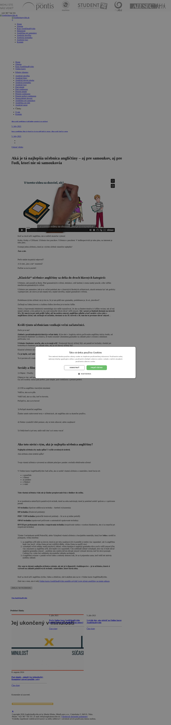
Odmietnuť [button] (74, 367)
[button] (85, 374)
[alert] (85, 362)
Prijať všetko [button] (97, 367)
